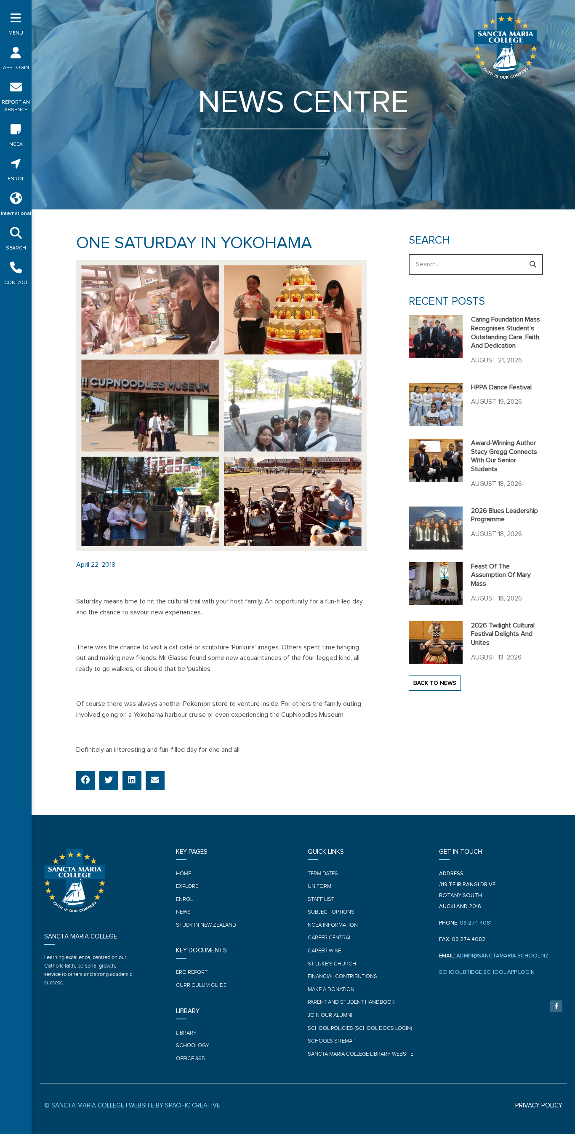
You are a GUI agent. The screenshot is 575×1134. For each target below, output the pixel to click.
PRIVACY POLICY (538, 1105)
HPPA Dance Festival (501, 387)
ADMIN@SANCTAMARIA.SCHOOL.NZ (502, 956)
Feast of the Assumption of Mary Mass (501, 575)
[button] (85, 780)
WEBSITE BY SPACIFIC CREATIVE (174, 1105)
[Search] (532, 264)
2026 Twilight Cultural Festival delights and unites (503, 634)
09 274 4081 (476, 923)
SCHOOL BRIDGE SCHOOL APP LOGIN (487, 972)
